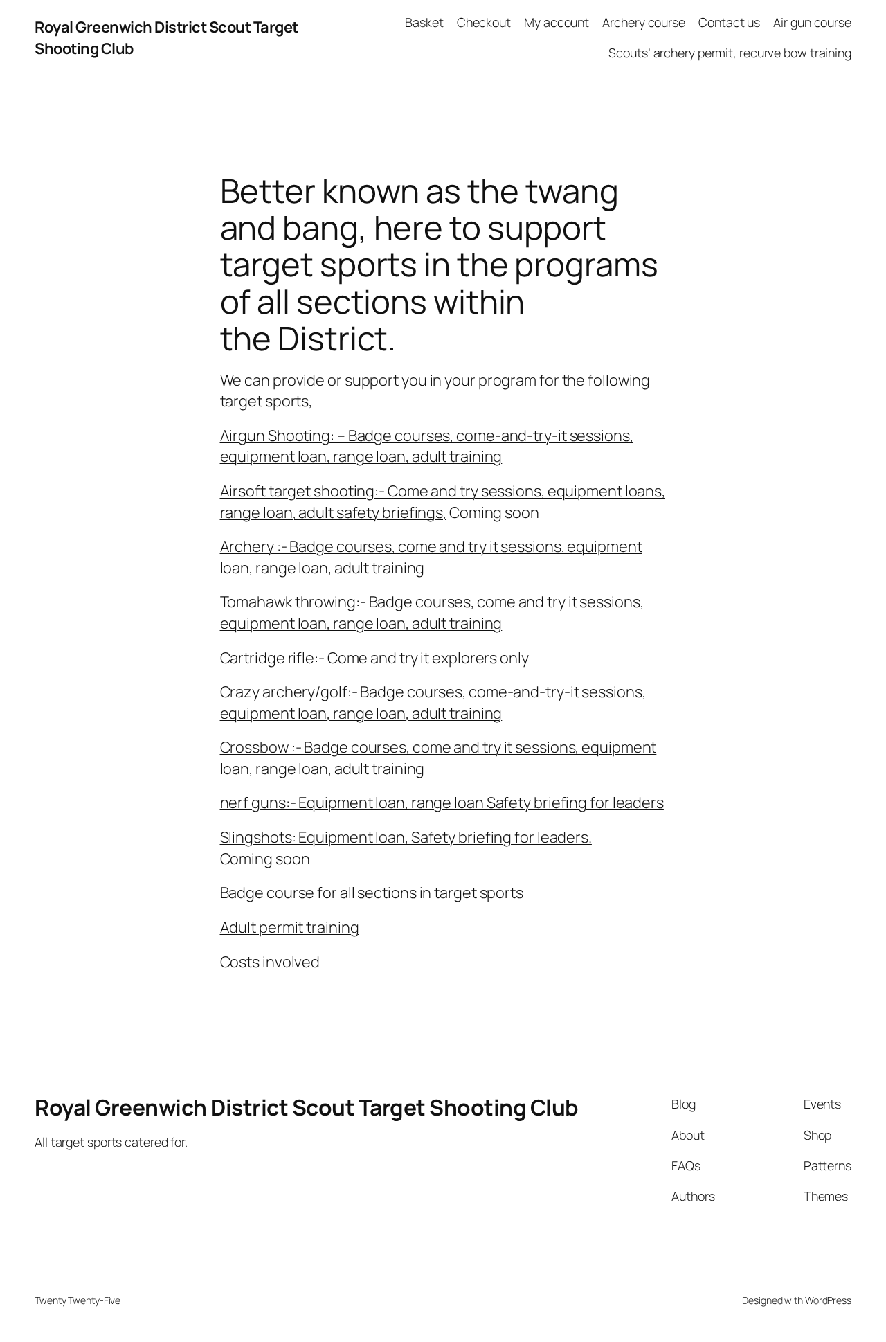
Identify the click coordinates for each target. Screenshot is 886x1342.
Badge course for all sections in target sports (371, 892)
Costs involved (270, 961)
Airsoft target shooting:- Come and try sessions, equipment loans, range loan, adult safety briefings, (443, 501)
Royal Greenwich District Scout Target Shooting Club (307, 1107)
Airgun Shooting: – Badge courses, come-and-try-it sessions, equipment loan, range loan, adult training (426, 446)
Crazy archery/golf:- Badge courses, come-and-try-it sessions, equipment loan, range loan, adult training (433, 702)
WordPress (828, 1300)
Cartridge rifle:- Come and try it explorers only (374, 657)
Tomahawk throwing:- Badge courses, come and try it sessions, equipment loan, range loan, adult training (432, 612)
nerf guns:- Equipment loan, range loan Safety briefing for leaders (442, 802)
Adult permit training (289, 927)
